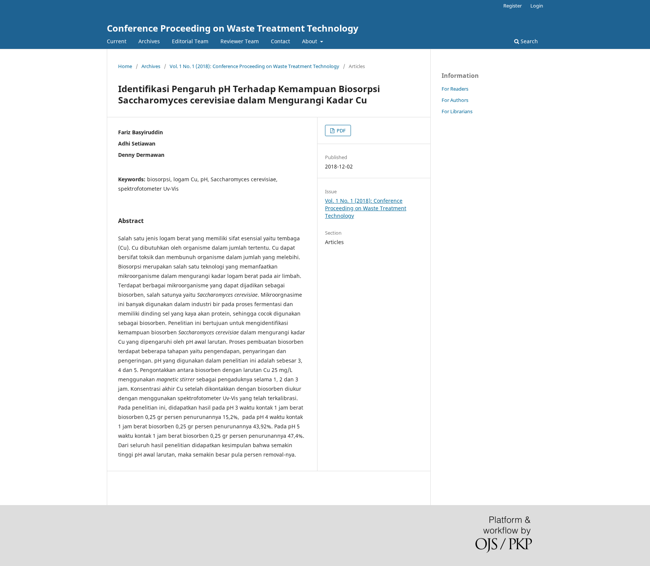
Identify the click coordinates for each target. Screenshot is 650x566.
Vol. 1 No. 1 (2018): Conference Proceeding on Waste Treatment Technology (254, 66)
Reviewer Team (239, 41)
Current (116, 41)
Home (125, 66)
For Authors (455, 100)
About (310, 41)
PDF (341, 130)
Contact (280, 41)
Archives (149, 41)
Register (512, 5)
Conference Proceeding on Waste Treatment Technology (232, 28)
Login (536, 5)
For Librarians (457, 111)
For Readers (455, 88)
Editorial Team (190, 41)
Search (528, 41)
